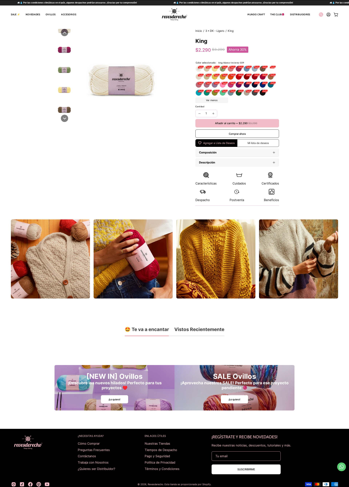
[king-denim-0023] (231, 93)
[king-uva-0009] (239, 85)
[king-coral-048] (231, 69)
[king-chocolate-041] (263, 69)
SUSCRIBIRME (246, 469)
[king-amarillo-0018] (215, 77)
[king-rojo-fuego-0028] (239, 77)
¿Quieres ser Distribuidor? (96, 468)
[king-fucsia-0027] (231, 85)
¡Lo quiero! (114, 399)
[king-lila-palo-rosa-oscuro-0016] (207, 85)
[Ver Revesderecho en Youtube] (47, 484)
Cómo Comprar (89, 443)
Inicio (198, 31)
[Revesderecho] (174, 14)
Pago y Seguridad (157, 456)
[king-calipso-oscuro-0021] (199, 93)
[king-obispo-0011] (247, 85)
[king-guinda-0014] (263, 77)
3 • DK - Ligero (214, 31)
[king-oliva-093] (223, 69)
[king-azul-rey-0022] (263, 85)
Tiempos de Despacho (161, 450)
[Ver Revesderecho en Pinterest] (38, 484)
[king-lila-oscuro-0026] (215, 85)
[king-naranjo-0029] (231, 77)
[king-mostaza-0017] (223, 77)
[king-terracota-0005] (247, 77)
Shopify (206, 484)
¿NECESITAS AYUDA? (91, 435)
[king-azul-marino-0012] (255, 85)
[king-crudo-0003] (199, 77)
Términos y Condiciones (162, 468)
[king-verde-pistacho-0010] (215, 93)
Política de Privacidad (160, 462)
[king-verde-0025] (239, 93)
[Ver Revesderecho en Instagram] (13, 484)
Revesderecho (155, 484)
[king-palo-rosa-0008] (199, 85)
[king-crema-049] (207, 69)
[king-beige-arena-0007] (207, 77)
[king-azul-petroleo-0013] (271, 85)
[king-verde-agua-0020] (223, 93)
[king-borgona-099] (239, 69)
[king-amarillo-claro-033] (215, 69)
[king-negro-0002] (263, 93)
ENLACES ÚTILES (155, 435)
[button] (15, 14)
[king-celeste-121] (255, 69)
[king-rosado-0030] (223, 85)
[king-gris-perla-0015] (247, 93)
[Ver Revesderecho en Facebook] (30, 484)
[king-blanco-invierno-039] (199, 69)
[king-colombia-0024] (207, 93)
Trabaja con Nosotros (93, 462)
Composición (207, 152)
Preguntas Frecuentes (94, 450)
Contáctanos (87, 456)
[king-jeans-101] (247, 69)
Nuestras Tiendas (157, 443)
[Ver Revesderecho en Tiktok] (22, 484)
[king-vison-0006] (271, 77)
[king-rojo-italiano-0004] (255, 77)
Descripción (207, 162)
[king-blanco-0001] (271, 69)
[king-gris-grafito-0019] (255, 93)
